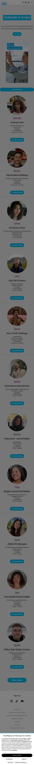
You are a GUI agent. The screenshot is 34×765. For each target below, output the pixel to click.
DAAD (24, 738)
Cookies (3, 740)
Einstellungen (9, 759)
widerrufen (14, 750)
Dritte (29, 738)
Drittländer (24, 741)
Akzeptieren (17, 755)
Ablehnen (24, 759)
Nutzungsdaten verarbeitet (17, 740)
